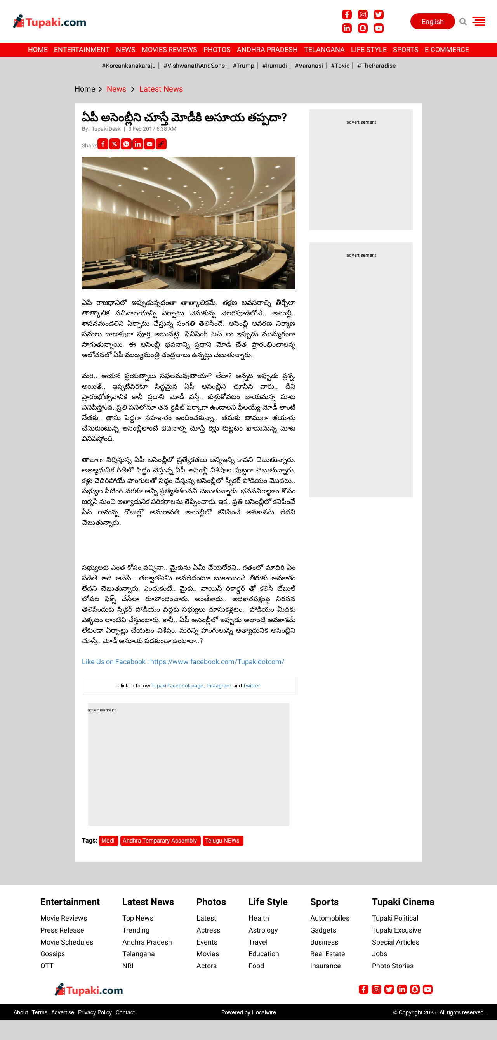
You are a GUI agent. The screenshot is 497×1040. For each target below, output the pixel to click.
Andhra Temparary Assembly (160, 840)
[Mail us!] (428, 989)
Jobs (379, 954)
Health (258, 918)
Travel (258, 942)
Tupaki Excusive (396, 930)
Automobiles (329, 918)
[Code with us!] (363, 28)
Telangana (324, 49)
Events (206, 942)
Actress (208, 930)
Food (256, 966)
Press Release (62, 930)
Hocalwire (264, 1012)
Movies (207, 954)
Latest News (148, 901)
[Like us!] (347, 14)
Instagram (219, 685)
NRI (128, 966)
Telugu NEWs (223, 840)
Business (324, 942)
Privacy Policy (95, 1012)
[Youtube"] (379, 28)
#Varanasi (309, 65)
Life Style (369, 49)
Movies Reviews (169, 49)
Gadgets (323, 930)
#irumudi (274, 65)
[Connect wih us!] (347, 28)
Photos (217, 49)
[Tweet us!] (379, 14)
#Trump (243, 65)
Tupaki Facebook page (177, 685)
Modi (108, 840)
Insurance (325, 966)
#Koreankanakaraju (129, 65)
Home (38, 49)
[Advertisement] (35, 332)
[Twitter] (114, 144)
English (433, 21)
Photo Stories (393, 966)
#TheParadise (376, 65)
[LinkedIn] (138, 144)
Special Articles (395, 942)
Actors (206, 966)
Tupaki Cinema (403, 901)
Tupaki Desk (107, 129)
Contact (125, 1012)
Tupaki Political (395, 918)
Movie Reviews (63, 918)
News (126, 49)
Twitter (251, 685)
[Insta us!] (363, 14)
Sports (406, 49)
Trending (135, 930)
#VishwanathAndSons (194, 65)
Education (263, 954)
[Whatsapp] (126, 144)
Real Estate (327, 954)
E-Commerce (447, 49)
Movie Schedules (66, 942)
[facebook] (103, 144)
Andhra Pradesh (267, 49)
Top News (137, 918)
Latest (206, 918)
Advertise (62, 1012)
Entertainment (82, 49)
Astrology (263, 930)
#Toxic (340, 65)
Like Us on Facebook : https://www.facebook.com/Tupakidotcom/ (183, 662)
